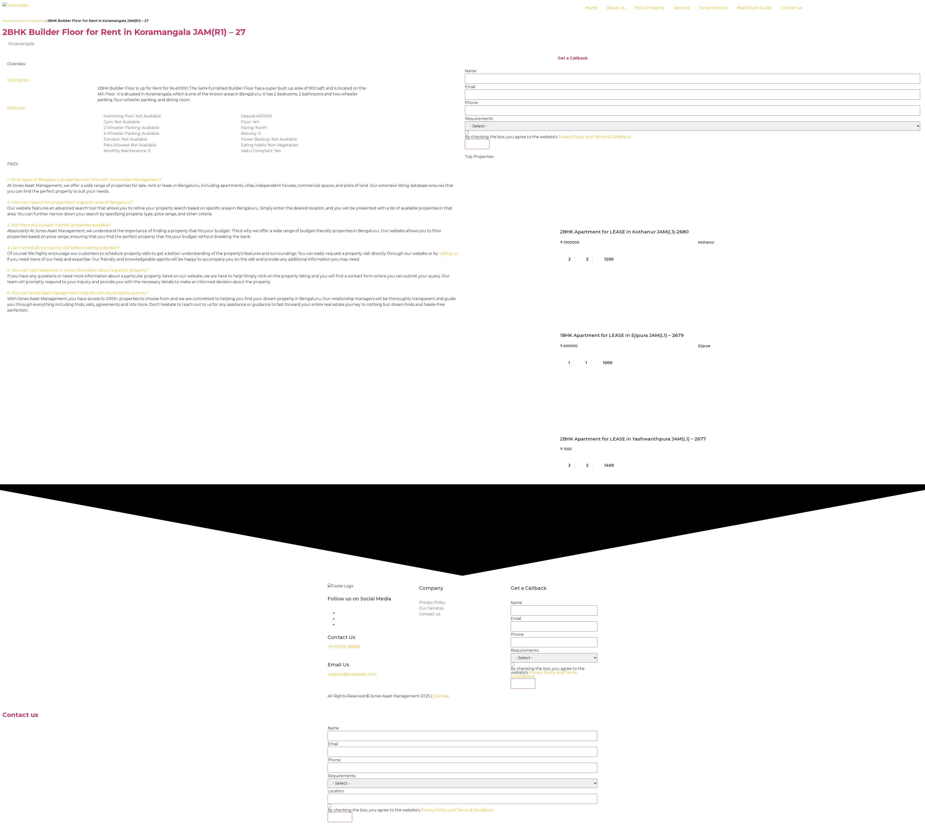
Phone (471, 103)
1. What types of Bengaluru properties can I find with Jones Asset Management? (84, 179)
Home (591, 8)
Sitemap (441, 696)
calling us (448, 253)
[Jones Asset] (15, 5)
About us (616, 8)
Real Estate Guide (754, 8)
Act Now (477, 144)
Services (681, 8)
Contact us (791, 8)
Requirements (479, 119)
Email (470, 87)
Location (336, 791)
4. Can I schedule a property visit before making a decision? (63, 247)
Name (470, 71)
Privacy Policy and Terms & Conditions (594, 137)
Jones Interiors (713, 8)
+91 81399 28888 (344, 646)
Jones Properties (30, 21)
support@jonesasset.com (352, 674)
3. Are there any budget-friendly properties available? (59, 225)
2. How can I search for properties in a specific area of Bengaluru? (70, 202)
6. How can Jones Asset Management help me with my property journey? (77, 293)
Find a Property (649, 8)
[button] (232, 180)
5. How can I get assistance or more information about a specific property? (78, 270)
